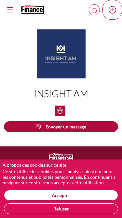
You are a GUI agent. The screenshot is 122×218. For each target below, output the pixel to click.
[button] (10, 10)
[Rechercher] (94, 9)
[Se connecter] (112, 10)
